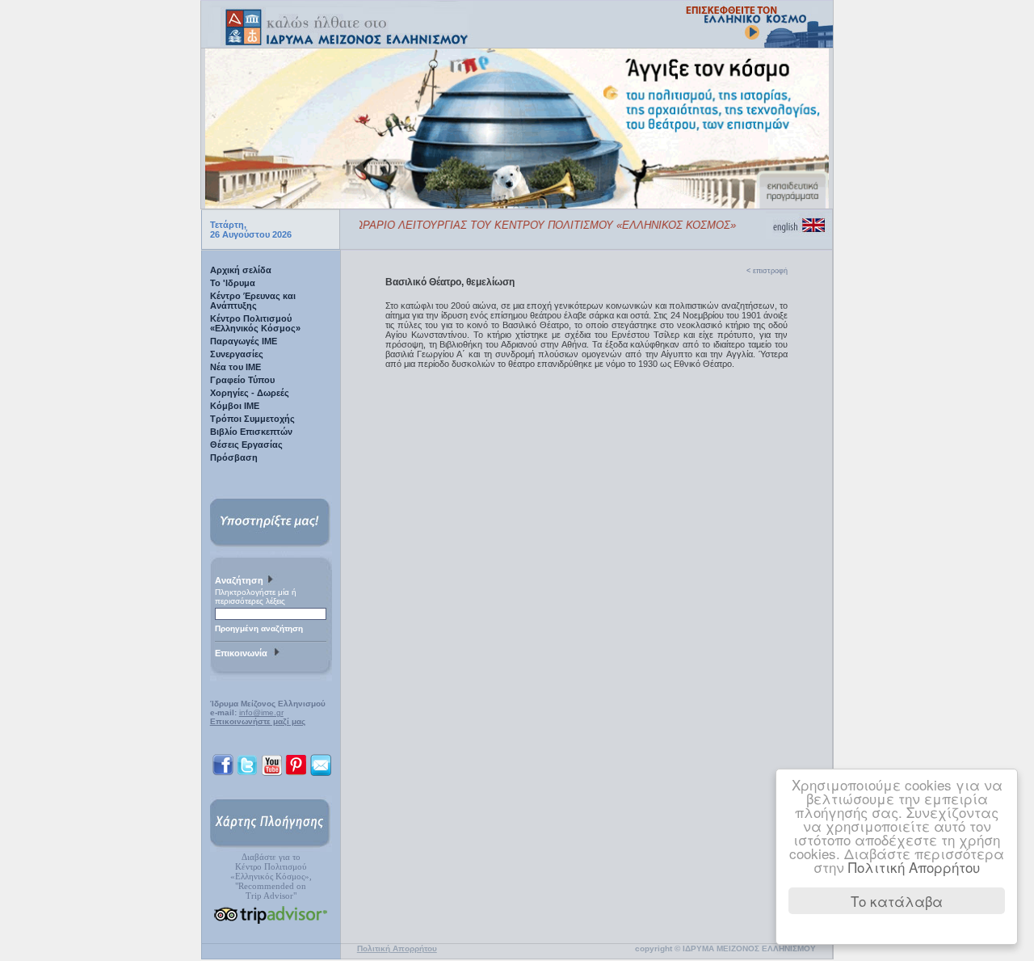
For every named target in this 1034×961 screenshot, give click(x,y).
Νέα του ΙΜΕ (235, 367)
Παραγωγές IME (243, 341)
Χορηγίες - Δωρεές (249, 393)
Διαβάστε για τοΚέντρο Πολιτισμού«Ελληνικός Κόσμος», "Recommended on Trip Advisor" (271, 876)
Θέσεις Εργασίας (246, 444)
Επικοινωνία (243, 653)
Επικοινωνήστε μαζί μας (257, 721)
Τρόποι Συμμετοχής (252, 419)
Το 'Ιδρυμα (232, 283)
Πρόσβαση (234, 457)
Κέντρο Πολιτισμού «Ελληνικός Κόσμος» (255, 323)
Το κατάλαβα (897, 901)
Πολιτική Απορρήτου (914, 867)
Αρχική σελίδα (240, 270)
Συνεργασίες (236, 354)
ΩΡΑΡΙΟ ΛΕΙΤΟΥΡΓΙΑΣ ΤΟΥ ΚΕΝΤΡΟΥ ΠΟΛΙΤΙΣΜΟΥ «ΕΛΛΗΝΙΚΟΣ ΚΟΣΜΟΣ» (534, 225)
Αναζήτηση (240, 580)
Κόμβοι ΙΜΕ (234, 406)
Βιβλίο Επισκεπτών (251, 431)
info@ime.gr (261, 712)
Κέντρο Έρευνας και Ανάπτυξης (253, 300)
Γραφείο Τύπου (242, 380)
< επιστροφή (767, 271)
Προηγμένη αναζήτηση (259, 628)
